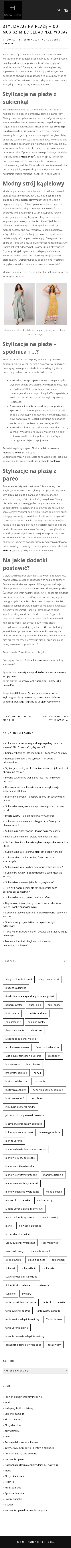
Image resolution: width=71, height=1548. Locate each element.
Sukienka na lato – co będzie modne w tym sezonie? (34, 867)
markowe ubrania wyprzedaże (22, 1191)
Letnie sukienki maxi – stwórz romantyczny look (31, 836)
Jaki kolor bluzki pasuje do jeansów (24, 1115)
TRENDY (9, 1504)
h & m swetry (12, 1064)
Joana (11, 39)
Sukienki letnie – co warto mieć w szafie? (27, 897)
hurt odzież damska (16, 1081)
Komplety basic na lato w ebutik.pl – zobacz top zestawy (36, 752)
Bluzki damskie (13, 1419)
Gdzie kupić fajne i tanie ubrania (23, 1055)
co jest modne (13, 1022)
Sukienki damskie (14, 1413)
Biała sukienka (33, 660)
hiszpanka (27, 156)
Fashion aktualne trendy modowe (23, 1396)
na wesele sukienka (30, 1225)
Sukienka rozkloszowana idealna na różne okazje (33, 831)
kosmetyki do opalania (47, 461)
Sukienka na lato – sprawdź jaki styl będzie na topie (33, 851)
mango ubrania (13, 1140)
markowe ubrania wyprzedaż (21, 1183)
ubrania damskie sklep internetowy (25, 1336)
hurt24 (37, 1072)
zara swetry (54, 1344)
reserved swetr (50, 1242)
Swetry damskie (13, 1499)
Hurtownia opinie (14, 1459)
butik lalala (35, 1004)
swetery (26, 1293)
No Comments (51, 39)
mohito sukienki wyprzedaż (20, 1217)
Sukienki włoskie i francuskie (21, 1276)
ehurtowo (36, 1030)
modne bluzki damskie (17, 1200)
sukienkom (43, 1285)
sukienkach (58, 1259)
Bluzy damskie (13, 1425)
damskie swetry (36, 1022)
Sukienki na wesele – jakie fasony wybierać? (29, 882)
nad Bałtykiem (19, 693)
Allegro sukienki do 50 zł (18, 979)
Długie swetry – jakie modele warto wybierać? (30, 815)
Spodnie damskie (14, 1493)
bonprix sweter (13, 1004)
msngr (8, 1225)
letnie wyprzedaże (50, 1132)
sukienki (10, 1268)
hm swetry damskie (16, 1072)
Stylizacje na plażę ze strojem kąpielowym (37, 701)
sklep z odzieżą (36, 1259)
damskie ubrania (14, 1030)
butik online (54, 1004)
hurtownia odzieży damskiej (48, 1089)
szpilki (43, 627)
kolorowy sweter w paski (19, 1132)
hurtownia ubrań (14, 1098)
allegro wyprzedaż (49, 979)
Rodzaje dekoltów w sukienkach (22, 1442)
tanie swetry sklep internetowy (22, 1319)
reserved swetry (14, 1251)
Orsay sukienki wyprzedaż (20, 1242)
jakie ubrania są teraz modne (21, 1453)
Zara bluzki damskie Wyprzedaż (23, 1344)
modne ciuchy (44, 1200)
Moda (8, 1402)
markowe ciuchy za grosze (20, 1157)
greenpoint (54, 1055)
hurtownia (39, 1081)
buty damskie (12, 1430)
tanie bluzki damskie (54, 1302)
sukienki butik (29, 1268)
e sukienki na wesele (17, 1047)
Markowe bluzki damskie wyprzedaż (25, 1149)
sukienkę (10, 1293)
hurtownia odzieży (15, 1089)
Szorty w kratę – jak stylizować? (55, 718)
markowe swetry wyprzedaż (21, 1174)
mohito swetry (50, 1217)
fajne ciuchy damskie (47, 1047)
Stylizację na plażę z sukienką (19, 697)
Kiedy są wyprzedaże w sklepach (23, 1123)
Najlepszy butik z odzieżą (19, 1408)
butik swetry (12, 1013)
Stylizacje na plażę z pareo (43, 693)
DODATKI (10, 1482)
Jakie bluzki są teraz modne (20, 1106)
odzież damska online (17, 1234)
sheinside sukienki (40, 1251)
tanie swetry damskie (48, 1310)
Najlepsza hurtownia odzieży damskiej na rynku (31, 1465)
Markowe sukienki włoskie (20, 1166)
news (8, 1436)
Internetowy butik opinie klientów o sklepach (29, 1447)
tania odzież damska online (20, 1302)
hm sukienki (33, 1064)
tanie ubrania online (16, 1327)
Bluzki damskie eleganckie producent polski (29, 996)
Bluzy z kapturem (14, 1476)
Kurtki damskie (13, 1487)
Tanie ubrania (54, 1319)
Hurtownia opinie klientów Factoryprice (26, 1510)
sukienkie (49, 1268)
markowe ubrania (53, 1174)
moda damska (54, 1191)
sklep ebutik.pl (13, 1259)
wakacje (8, 43)
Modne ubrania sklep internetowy (24, 1208)
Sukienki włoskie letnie (18, 1285)
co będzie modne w (36, 1013)
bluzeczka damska (15, 987)
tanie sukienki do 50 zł (17, 1310)
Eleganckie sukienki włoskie (20, 1038)
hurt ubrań (37, 1098)
